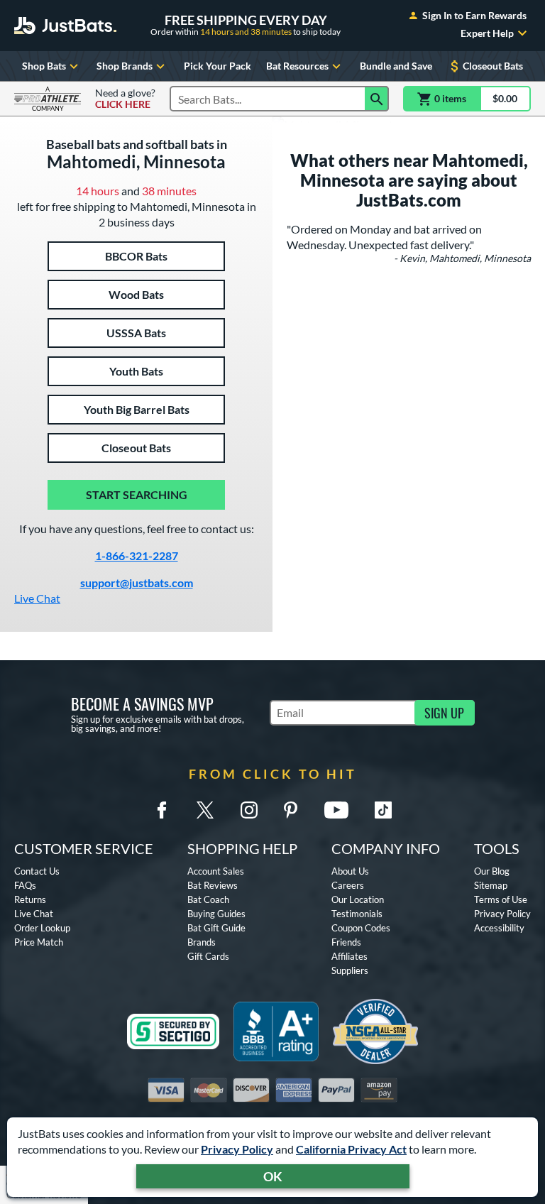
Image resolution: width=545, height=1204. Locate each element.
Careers (347, 885)
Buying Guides (216, 913)
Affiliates (349, 956)
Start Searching (136, 494)
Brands (201, 942)
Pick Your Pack (217, 66)
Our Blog (492, 871)
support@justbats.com (136, 582)
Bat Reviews (212, 885)
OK (272, 1176)
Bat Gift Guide (216, 928)
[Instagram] (249, 810)
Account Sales (215, 871)
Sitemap (490, 885)
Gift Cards (208, 956)
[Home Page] (65, 25)
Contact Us (37, 871)
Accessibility (499, 928)
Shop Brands (125, 66)
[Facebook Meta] (161, 810)
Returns (30, 899)
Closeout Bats (493, 66)
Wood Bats (136, 294)
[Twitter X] (205, 810)
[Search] (377, 98)
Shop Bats (44, 66)
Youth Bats (136, 371)
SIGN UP (444, 713)
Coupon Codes (360, 928)
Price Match (38, 942)
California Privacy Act (351, 1149)
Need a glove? (125, 98)
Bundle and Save (396, 66)
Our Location (357, 899)
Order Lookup (42, 928)
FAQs (25, 885)
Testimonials (356, 913)
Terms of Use (500, 899)
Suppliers (349, 970)
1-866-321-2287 (136, 555)
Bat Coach (208, 899)
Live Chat (37, 598)
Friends (346, 942)
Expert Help (487, 33)
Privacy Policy (237, 1149)
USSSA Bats (136, 332)
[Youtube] (336, 810)
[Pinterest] (290, 810)
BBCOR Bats (136, 256)
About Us (350, 871)
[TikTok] (383, 810)
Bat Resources (297, 66)
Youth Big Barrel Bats (136, 409)
